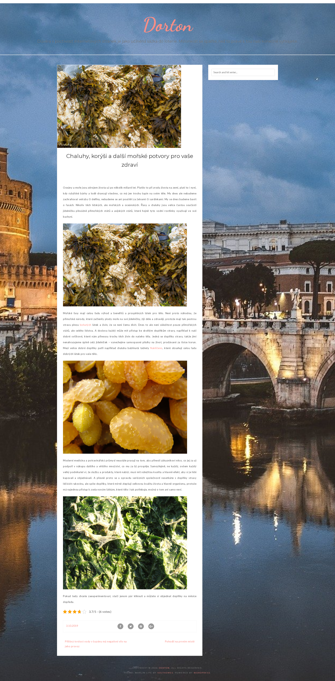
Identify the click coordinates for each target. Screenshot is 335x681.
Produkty (65, 144)
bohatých (85, 324)
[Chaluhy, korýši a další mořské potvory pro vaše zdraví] (119, 106)
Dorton (168, 24)
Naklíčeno (156, 348)
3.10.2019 (72, 625)
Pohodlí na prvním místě (180, 641)
